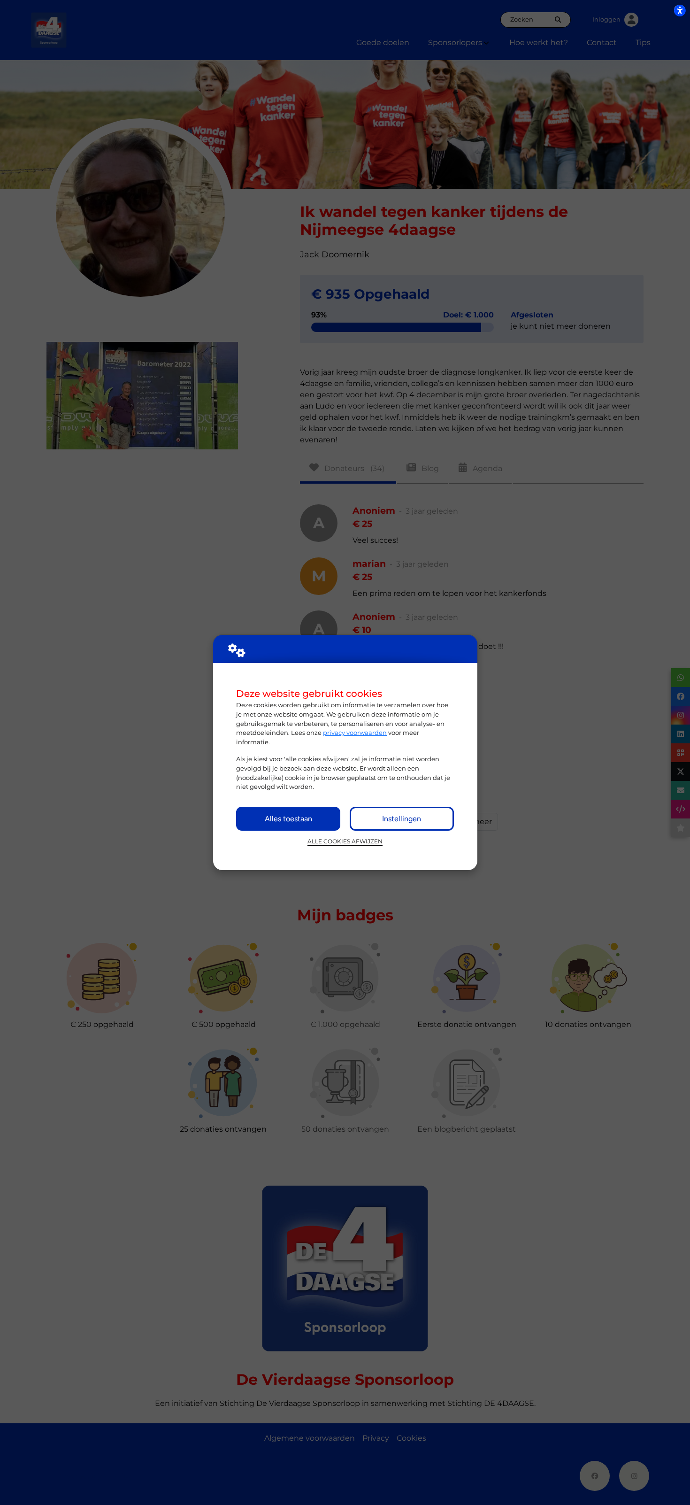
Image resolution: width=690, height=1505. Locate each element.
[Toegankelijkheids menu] (679, 10)
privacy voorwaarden (355, 732)
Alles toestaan (288, 818)
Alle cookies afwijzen (345, 841)
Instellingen (401, 818)
